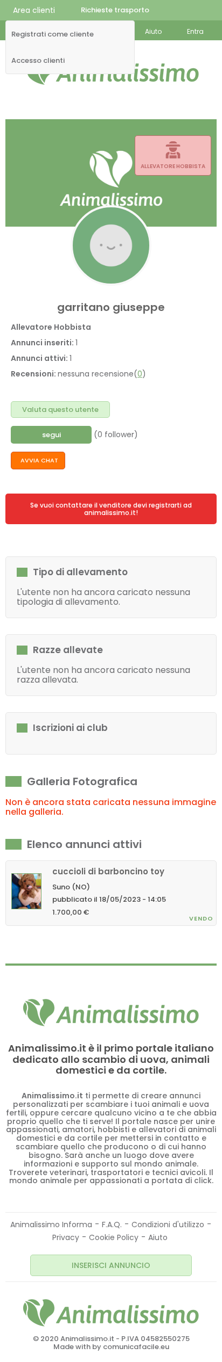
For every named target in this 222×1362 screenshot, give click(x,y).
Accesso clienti (38, 61)
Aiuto (158, 1237)
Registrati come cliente (52, 34)
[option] (111, 890)
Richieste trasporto (115, 10)
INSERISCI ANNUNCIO (111, 1265)
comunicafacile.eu (136, 1347)
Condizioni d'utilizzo (167, 1224)
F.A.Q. (112, 1224)
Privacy (65, 1237)
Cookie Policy (113, 1237)
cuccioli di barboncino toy (108, 871)
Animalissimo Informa (51, 1224)
